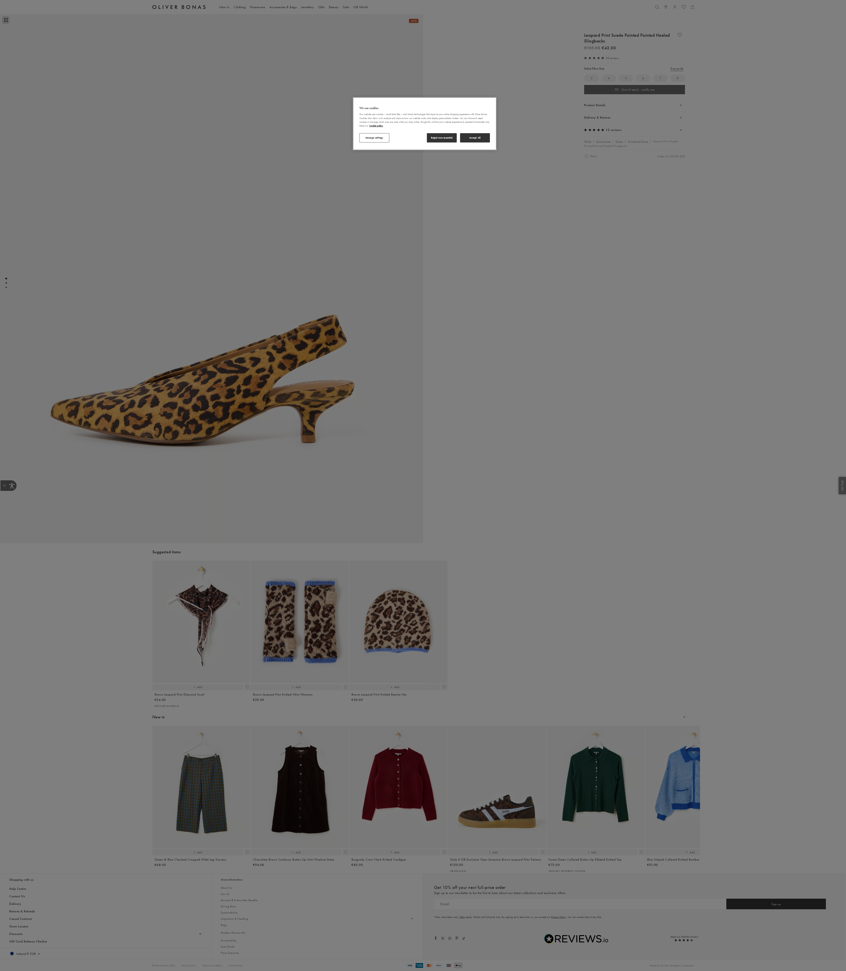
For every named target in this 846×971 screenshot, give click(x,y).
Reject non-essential (441, 137)
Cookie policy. (376, 125)
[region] (425, 123)
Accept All (475, 137)
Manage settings (374, 137)
